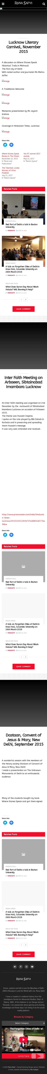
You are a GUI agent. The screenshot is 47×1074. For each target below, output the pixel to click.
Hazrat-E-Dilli (11, 221)
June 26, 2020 (22, 230)
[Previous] (21, 299)
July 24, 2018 (21, 293)
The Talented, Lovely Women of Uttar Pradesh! (10, 170)
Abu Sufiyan (34, 1069)
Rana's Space (10, 263)
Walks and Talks (12, 283)
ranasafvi (11, 230)
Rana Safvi (11, 1067)
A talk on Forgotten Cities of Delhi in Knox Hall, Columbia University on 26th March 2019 (22, 269)
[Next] (26, 299)
